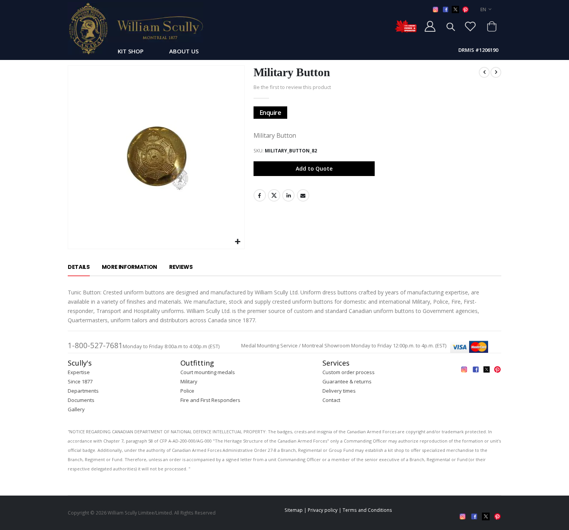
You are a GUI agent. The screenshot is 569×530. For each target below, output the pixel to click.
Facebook (260, 195)
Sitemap (293, 510)
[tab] (79, 267)
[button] (237, 242)
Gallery (76, 409)
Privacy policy (323, 510)
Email (303, 195)
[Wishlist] (470, 26)
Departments (83, 390)
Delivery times (339, 390)
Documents (81, 400)
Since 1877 (80, 381)
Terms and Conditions (367, 510)
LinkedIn (288, 195)
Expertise (79, 372)
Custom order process (348, 372)
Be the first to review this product (292, 87)
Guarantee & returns (347, 381)
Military (188, 381)
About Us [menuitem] (184, 51)
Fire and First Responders (210, 400)
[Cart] (491, 26)
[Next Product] (495, 72)
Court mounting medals (207, 372)
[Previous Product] (484, 72)
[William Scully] (135, 28)
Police (187, 390)
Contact (331, 400)
